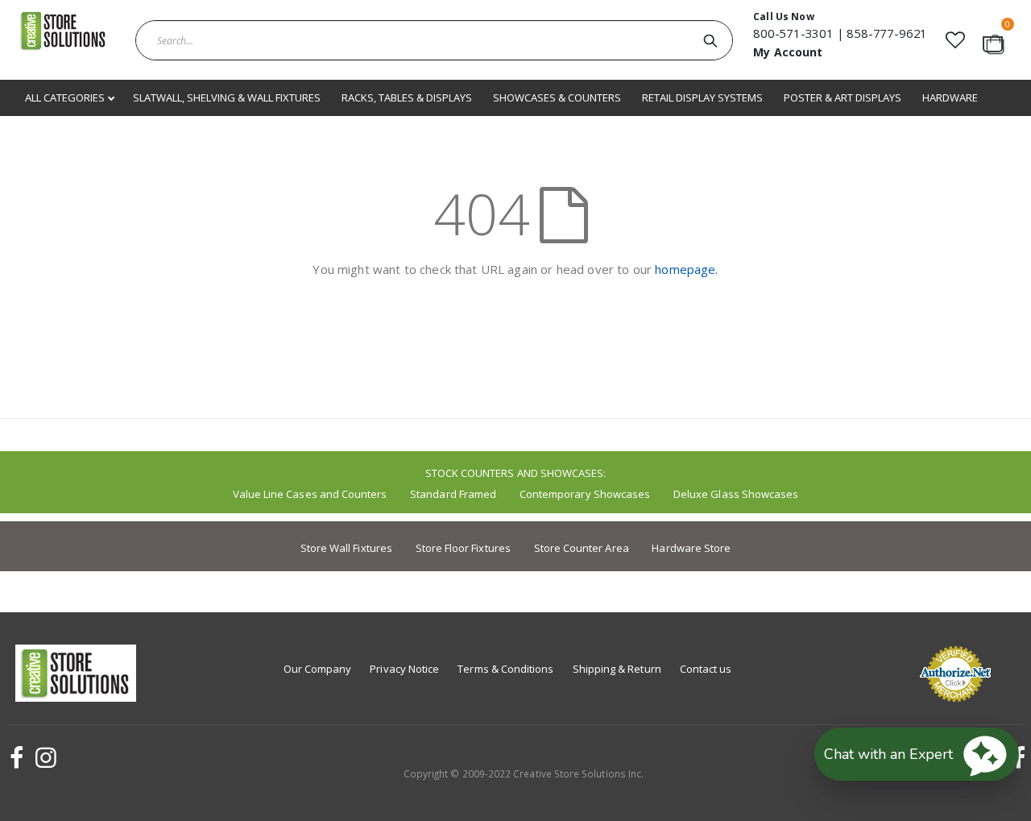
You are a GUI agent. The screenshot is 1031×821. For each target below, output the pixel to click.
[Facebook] (14, 757)
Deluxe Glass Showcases (735, 494)
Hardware (950, 97)
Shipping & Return (617, 668)
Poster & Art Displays (842, 97)
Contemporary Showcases (585, 494)
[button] (955, 40)
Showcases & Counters (557, 97)
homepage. (686, 269)
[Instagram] (43, 757)
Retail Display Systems (702, 97)
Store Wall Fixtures (346, 548)
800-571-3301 (793, 33)
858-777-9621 (887, 33)
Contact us (706, 668)
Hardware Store (691, 548)
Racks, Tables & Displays (407, 97)
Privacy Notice (404, 668)
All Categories (66, 97)
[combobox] (434, 40)
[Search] (710, 40)
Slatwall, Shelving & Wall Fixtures (227, 97)
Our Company (318, 668)
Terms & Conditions (505, 668)
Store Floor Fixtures (463, 548)
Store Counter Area (581, 548)
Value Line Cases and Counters (310, 494)
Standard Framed (453, 494)
